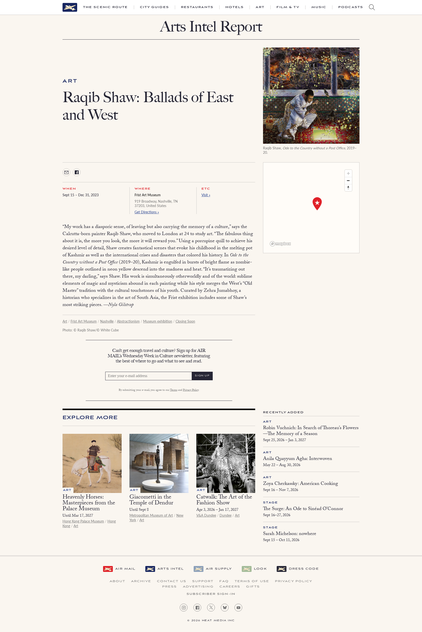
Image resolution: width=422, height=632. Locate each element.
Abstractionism (128, 321)
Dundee (226, 515)
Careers (230, 586)
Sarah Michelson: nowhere (289, 534)
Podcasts (350, 7)
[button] (317, 203)
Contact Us (171, 581)
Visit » (205, 194)
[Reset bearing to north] (348, 187)
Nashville (107, 321)
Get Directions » (147, 211)
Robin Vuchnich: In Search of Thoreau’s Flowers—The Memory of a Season (311, 431)
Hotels (234, 7)
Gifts (253, 586)
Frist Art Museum (148, 194)
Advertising (198, 586)
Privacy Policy (191, 390)
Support (203, 581)
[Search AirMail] (372, 7)
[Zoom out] (348, 180)
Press (169, 586)
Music (319, 7)
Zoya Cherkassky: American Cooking (300, 484)
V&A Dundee (206, 515)
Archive (141, 581)
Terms (173, 390)
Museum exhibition (157, 321)
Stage (270, 502)
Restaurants (197, 7)
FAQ (224, 581)
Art (260, 7)
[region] (311, 207)
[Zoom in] (348, 173)
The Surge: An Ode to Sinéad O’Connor (303, 509)
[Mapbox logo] (280, 244)
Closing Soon (185, 321)
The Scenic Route (105, 7)
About (118, 581)
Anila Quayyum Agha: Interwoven (297, 459)
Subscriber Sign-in (211, 594)
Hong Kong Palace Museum (83, 521)
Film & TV (287, 7)
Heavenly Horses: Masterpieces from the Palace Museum (89, 503)
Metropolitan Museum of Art (151, 515)
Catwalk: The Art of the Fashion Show (224, 501)
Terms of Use (252, 581)
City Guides (154, 7)
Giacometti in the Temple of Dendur (151, 501)
